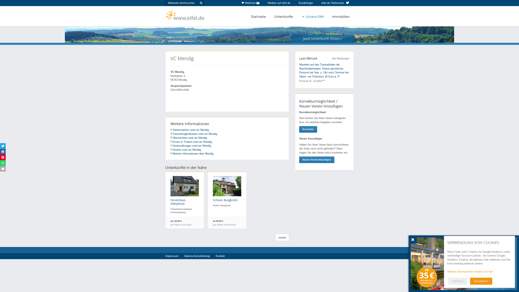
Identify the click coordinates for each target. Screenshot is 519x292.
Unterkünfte (283, 16)
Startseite (258, 16)
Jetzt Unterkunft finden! (322, 38)
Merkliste (251, 2)
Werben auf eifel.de (279, 2)
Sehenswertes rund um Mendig (191, 129)
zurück (282, 237)
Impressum (171, 256)
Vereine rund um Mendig (187, 149)
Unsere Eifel (315, 16)
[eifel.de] (185, 15)
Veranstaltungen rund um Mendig (192, 145)
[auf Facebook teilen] (3, 152)
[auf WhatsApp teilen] (3, 163)
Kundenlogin (306, 2)
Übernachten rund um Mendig (190, 137)
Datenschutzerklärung (197, 256)
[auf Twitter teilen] (3, 146)
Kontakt (220, 256)
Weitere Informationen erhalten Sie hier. (470, 271)
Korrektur (308, 129)
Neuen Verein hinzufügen (316, 159)
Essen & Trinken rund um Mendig (192, 141)
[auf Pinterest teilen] (3, 157)
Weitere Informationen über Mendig (193, 153)
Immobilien (341, 16)
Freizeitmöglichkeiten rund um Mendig (195, 133)
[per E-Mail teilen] (3, 169)
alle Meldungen (341, 58)
